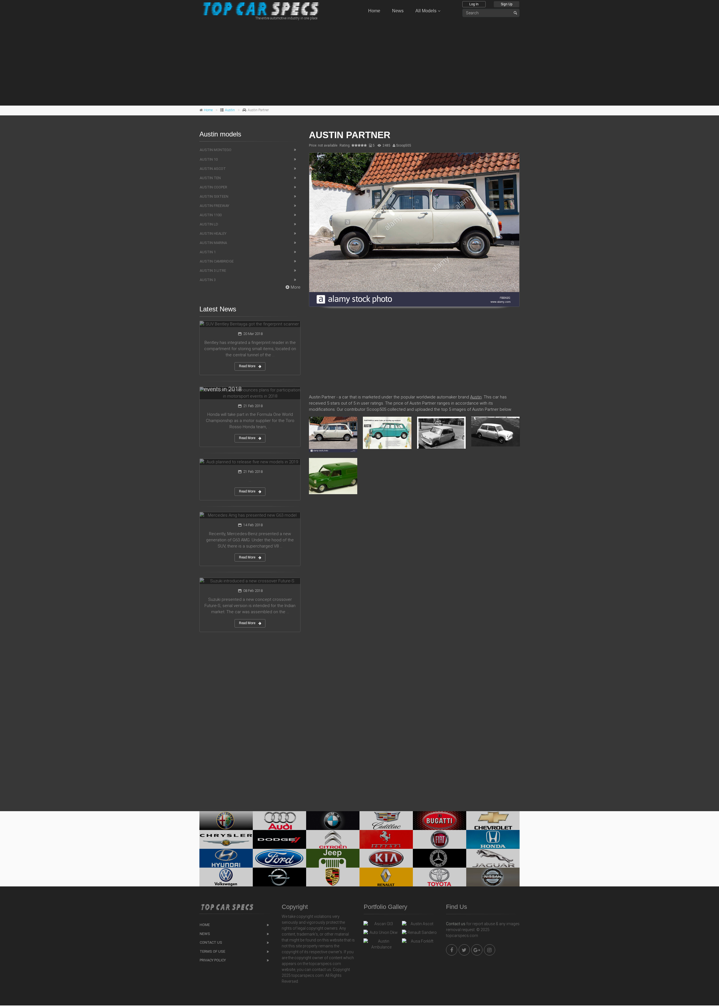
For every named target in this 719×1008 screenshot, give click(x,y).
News (398, 10)
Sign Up (506, 4)
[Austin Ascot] (420, 925)
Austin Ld (209, 224)
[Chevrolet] (493, 820)
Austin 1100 (211, 215)
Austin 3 (208, 280)
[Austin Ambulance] (381, 944)
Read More (247, 366)
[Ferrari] (386, 839)
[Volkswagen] (226, 877)
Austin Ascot (213, 169)
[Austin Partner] (414, 230)
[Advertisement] (359, 62)
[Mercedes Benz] (439, 858)
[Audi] (279, 820)
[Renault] (386, 877)
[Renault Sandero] (420, 934)
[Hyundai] (226, 858)
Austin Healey (213, 233)
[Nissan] (493, 877)
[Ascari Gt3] (381, 925)
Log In (474, 4)
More (296, 287)
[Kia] (386, 858)
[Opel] (279, 877)
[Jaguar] (493, 858)
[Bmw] (333, 820)
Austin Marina (213, 243)
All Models (425, 10)
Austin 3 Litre (213, 270)
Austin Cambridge (217, 261)
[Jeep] (333, 858)
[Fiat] (439, 839)
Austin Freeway (214, 206)
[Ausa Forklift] (420, 942)
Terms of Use (212, 951)
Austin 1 (208, 252)
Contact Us (211, 942)
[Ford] (279, 858)
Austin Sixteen (214, 196)
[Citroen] (333, 839)
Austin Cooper (213, 187)
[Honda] (493, 839)
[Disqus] (414, 580)
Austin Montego (215, 150)
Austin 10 (209, 159)
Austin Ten (210, 178)
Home (374, 10)
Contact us (455, 924)
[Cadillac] (386, 820)
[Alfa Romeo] (226, 820)
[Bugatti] (439, 820)
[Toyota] (439, 877)
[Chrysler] (226, 839)
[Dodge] (279, 839)
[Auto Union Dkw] (381, 934)
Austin (230, 110)
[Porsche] (333, 877)
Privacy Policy (213, 960)
